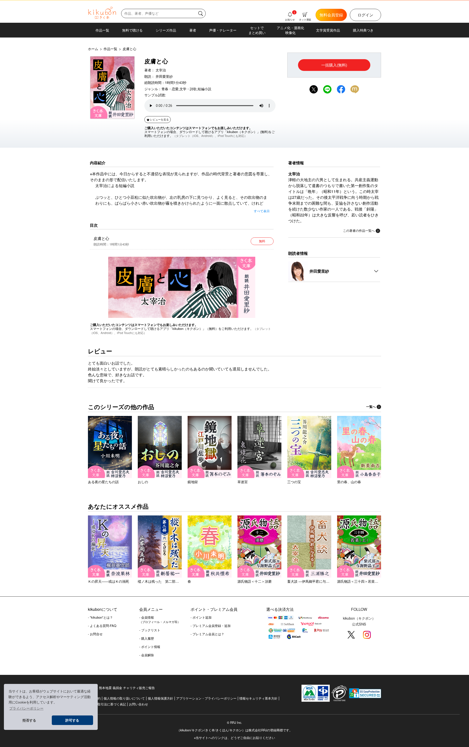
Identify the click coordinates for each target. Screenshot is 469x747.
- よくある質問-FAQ (102, 625)
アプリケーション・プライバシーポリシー (206, 698)
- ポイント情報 (149, 646)
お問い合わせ (138, 704)
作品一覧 (102, 30)
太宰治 (161, 69)
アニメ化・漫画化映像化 (290, 30)
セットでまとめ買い (257, 30)
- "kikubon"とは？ (100, 617)
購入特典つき (363, 30)
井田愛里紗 (164, 76)
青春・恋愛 (170, 88)
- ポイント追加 (201, 617)
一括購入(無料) (334, 65)
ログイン (365, 15)
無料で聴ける (132, 30)
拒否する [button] (29, 720)
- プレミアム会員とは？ (207, 634)
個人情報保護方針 (160, 698)
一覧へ (371, 406)
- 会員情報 (159, 619)
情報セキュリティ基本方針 (258, 698)
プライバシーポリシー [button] (26, 708)
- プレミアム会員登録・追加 (211, 625)
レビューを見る (159, 119)
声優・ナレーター (222, 30)
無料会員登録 (331, 15)
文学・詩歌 (188, 88)
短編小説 (204, 88)
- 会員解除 (146, 655)
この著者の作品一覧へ (359, 230)
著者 (192, 30)
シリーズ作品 (166, 30)
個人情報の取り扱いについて (124, 698)
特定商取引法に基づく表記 (107, 704)
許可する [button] (72, 720)
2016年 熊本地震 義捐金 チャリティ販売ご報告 (121, 687)
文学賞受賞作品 (328, 30)
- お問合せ (95, 634)
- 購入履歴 (146, 638)
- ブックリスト (149, 630)
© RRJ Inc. (234, 723)
